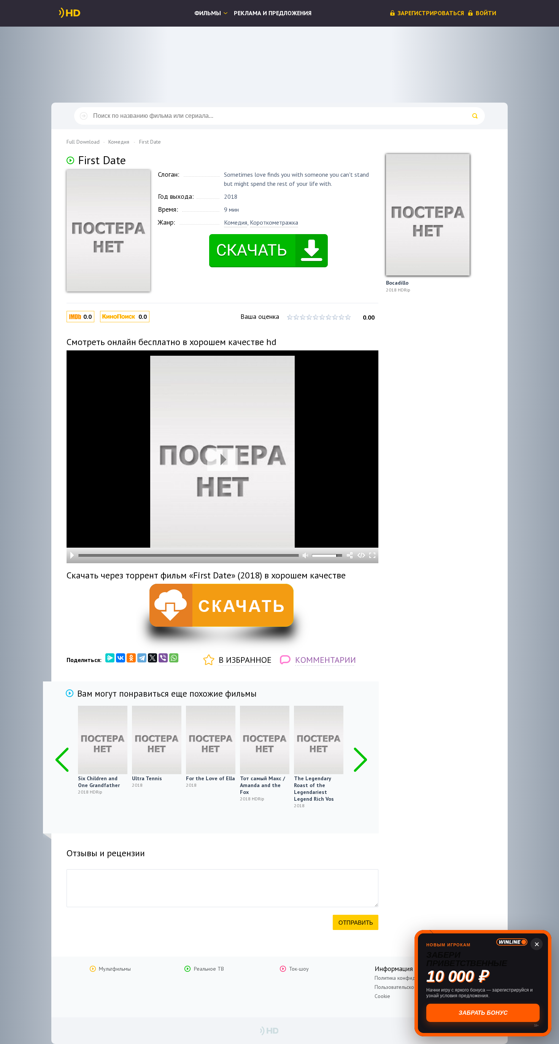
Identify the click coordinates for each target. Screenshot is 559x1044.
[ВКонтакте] (120, 657)
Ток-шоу (299, 968)
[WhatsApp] (173, 657)
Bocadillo (397, 282)
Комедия (235, 222)
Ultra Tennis (147, 778)
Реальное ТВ (209, 968)
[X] (152, 657)
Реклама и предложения (272, 13)
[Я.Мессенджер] (109, 657)
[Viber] (163, 657)
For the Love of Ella (210, 778)
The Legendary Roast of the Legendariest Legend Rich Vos (314, 788)
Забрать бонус (483, 1012)
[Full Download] (82, 13)
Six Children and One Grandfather (99, 782)
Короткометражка (274, 222)
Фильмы (207, 13)
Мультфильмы (115, 968)
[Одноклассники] (131, 657)
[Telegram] (141, 657)
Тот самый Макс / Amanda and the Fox (262, 785)
